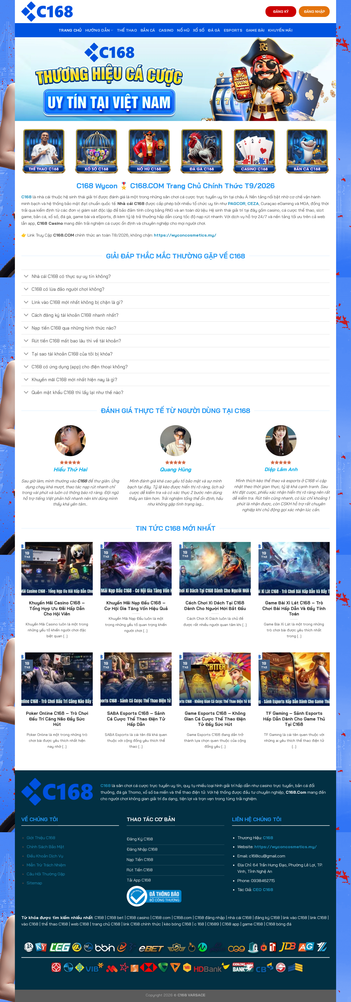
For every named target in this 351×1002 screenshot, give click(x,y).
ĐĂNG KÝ (281, 11)
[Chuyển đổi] (26, 276)
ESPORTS (233, 30)
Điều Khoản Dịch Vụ (45, 855)
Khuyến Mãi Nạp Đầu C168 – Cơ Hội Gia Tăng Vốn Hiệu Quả (136, 605)
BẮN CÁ (148, 30)
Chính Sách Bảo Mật (45, 846)
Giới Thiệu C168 (41, 837)
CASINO (166, 30)
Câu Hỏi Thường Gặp (46, 873)
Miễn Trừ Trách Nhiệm (46, 864)
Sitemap (34, 882)
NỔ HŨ (183, 30)
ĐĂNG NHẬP (314, 11)
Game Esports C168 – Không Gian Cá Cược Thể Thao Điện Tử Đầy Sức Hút (215, 718)
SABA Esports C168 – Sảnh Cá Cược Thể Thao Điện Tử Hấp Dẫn (136, 718)
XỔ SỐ (198, 30)
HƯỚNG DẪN (97, 30)
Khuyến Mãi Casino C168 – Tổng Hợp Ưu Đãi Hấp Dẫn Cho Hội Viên (57, 608)
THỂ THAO (127, 30)
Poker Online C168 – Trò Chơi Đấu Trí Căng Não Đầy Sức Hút (57, 718)
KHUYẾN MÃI (280, 30)
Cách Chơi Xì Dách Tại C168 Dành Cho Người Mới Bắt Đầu (215, 605)
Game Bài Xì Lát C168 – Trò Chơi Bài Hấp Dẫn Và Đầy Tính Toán (294, 608)
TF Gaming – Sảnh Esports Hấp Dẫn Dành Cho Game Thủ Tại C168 (294, 718)
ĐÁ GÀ (214, 30)
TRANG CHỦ (70, 30)
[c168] (47, 11)
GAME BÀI (255, 30)
